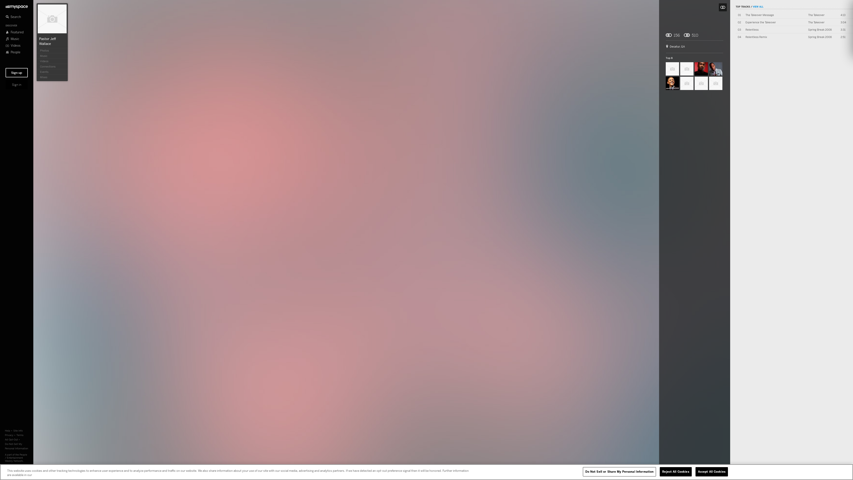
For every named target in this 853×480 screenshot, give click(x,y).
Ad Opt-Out (11, 439)
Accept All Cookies (711, 472)
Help (7, 430)
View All (758, 6)
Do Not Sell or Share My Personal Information (619, 472)
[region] (426, 472)
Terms (20, 435)
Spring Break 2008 (820, 30)
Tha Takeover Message (759, 15)
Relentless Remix (756, 37)
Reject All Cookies (675, 472)
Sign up (16, 73)
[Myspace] (17, 6)
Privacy (9, 435)
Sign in (16, 85)
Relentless (752, 30)
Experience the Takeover (760, 22)
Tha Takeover (816, 15)
